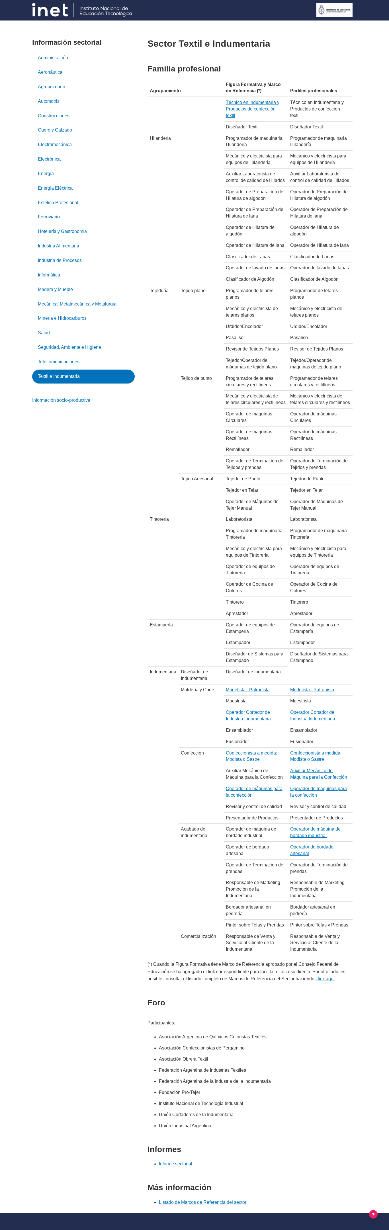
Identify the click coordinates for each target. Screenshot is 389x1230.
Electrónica (49, 159)
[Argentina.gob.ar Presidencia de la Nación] (82, 10)
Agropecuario (51, 86)
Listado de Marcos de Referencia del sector (202, 1202)
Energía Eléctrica (55, 188)
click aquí (325, 978)
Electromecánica (55, 144)
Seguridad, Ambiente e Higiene (69, 347)
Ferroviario (49, 216)
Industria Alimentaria (58, 245)
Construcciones (53, 115)
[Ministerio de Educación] (334, 10)
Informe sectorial (175, 1163)
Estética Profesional (58, 202)
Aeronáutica (50, 72)
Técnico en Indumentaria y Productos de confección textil (252, 109)
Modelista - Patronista (248, 689)
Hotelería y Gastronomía (62, 231)
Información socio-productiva (61, 400)
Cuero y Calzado (55, 130)
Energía (46, 173)
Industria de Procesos (60, 260)
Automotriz (49, 101)
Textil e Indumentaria (59, 376)
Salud (44, 332)
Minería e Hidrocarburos (62, 318)
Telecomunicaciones (58, 361)
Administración (53, 57)
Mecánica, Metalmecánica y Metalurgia (77, 304)
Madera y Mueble (55, 289)
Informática (49, 274)
